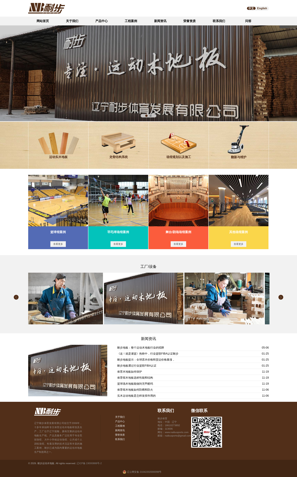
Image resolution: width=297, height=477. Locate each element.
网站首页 (43, 21)
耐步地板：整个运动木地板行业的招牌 (140, 347)
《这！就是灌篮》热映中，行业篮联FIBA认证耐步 (147, 353)
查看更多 (58, 244)
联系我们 (219, 21)
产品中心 (101, 21)
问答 (248, 21)
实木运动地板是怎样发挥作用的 (136, 395)
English (262, 8)
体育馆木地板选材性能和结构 (135, 377)
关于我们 (72, 21)
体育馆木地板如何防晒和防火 (135, 389)
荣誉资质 (189, 21)
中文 (251, 8)
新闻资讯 (160, 21)
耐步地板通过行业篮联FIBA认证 (136, 365)
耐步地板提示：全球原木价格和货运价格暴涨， (146, 359)
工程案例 (131, 21)
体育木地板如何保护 (129, 371)
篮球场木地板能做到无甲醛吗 (135, 383)
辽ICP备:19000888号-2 (89, 463)
